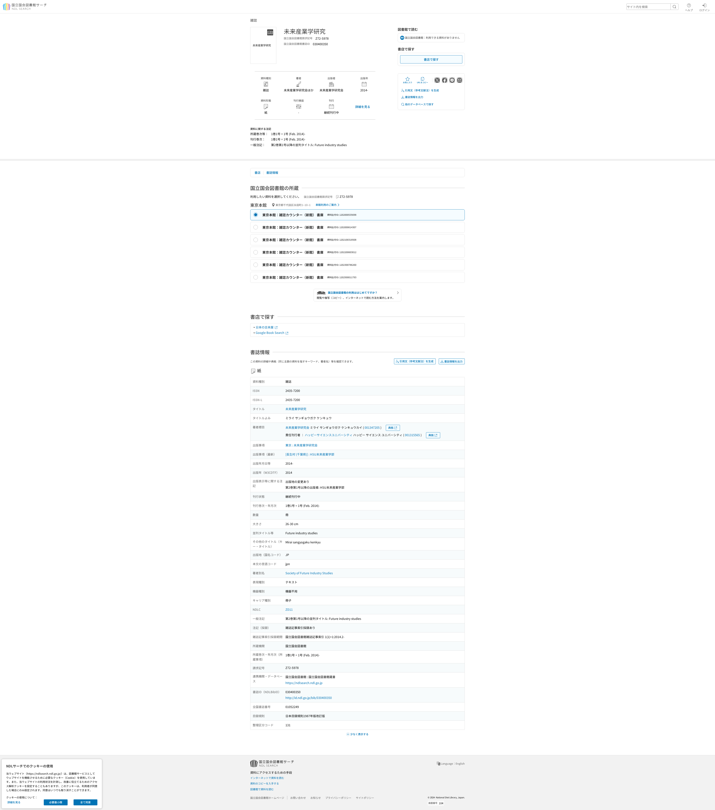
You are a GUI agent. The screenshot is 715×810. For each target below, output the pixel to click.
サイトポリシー (365, 798)
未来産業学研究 (295, 409)
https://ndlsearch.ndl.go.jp (303, 682)
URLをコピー (422, 82)
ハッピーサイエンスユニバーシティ (328, 435)
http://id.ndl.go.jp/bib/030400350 (308, 697)
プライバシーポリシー (338, 798)
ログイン (704, 10)
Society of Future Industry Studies (309, 573)
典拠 (390, 427)
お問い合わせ (298, 798)
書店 (257, 172)
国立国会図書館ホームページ (267, 798)
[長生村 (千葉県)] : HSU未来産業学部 (309, 454)
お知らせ (315, 798)
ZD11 (289, 609)
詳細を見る (362, 106)
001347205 (372, 427)
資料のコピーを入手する (264, 783)
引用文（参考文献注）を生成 (422, 90)
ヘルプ (689, 10)
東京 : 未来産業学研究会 (301, 445)
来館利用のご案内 (326, 205)
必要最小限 (55, 802)
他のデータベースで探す (419, 104)
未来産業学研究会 (297, 427)
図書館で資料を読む (262, 789)
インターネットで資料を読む (267, 778)
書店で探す (431, 59)
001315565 (412, 435)
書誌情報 (272, 172)
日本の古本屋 (265, 327)
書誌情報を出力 (414, 97)
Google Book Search (270, 332)
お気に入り (407, 82)
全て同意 (85, 802)
